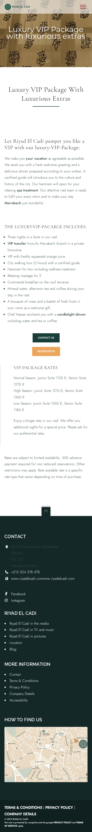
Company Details (22, 693)
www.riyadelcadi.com (27, 578)
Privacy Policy (20, 687)
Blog (13, 649)
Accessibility (19, 700)
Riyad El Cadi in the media (29, 623)
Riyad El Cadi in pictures (28, 636)
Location (16, 642)
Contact (15, 674)
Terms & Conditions (24, 680)
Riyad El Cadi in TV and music (32, 629)
